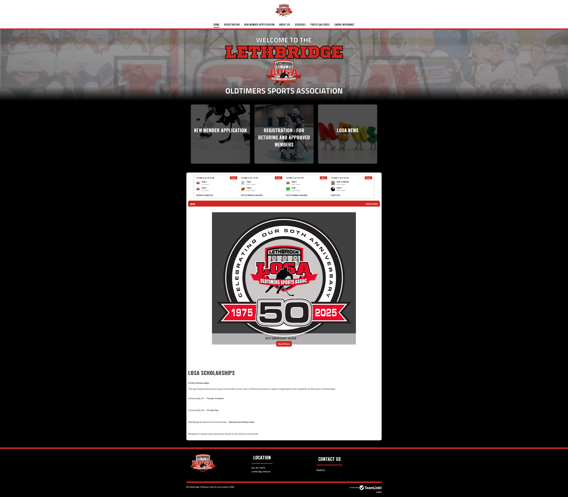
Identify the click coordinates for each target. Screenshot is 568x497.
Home (217, 24)
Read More (284, 343)
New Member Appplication (259, 24)
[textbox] (284, 361)
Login (379, 491)
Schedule (300, 24)
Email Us (321, 470)
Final (233, 178)
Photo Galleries (320, 24)
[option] (216, 186)
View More (372, 204)
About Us (284, 24)
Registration (232, 24)
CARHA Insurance (344, 24)
